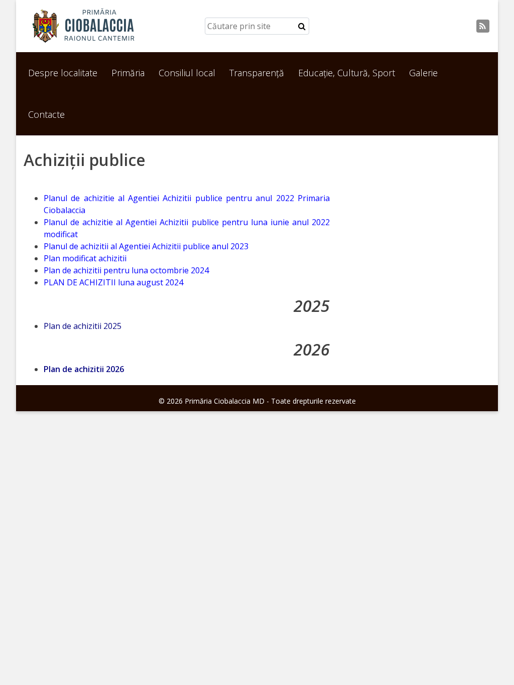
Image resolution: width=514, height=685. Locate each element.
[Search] (302, 26)
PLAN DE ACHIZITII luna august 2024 (116, 282)
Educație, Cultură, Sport (346, 73)
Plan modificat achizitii (85, 258)
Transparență (256, 73)
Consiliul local (187, 73)
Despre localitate (62, 73)
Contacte (46, 114)
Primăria (128, 73)
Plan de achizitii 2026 (84, 369)
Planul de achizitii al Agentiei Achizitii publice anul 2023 (146, 246)
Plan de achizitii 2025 (82, 325)
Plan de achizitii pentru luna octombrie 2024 (126, 270)
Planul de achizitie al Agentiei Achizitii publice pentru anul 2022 (171, 198)
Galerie (423, 73)
